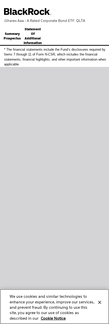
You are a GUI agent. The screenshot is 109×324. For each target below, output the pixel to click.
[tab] (12, 36)
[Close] (99, 302)
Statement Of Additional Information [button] (33, 36)
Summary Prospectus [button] (12, 36)
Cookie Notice (53, 318)
